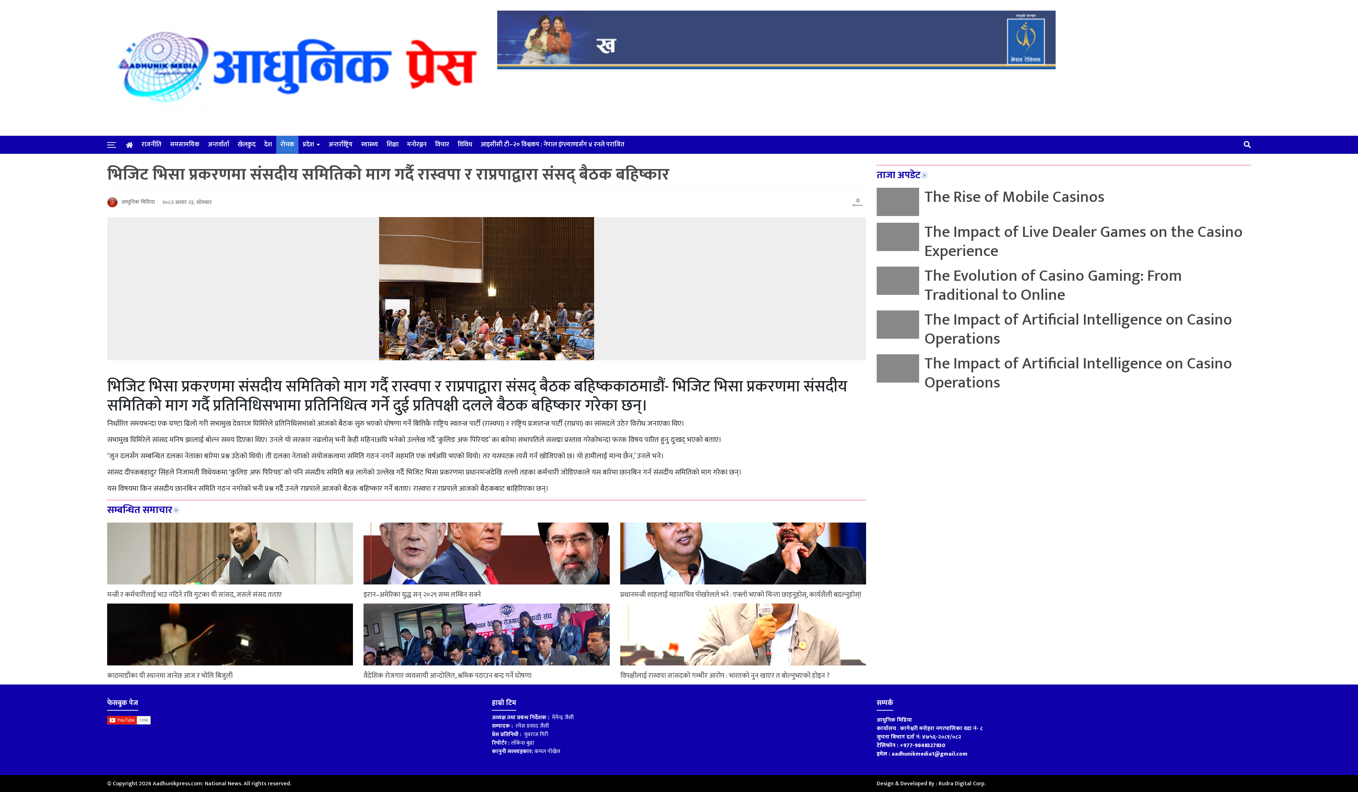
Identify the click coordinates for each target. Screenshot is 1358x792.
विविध (465, 144)
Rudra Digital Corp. (962, 783)
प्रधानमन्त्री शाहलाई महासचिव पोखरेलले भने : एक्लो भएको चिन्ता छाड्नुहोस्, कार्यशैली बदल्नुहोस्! (740, 595)
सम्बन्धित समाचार (139, 510)
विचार (442, 144)
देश (268, 144)
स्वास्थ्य (369, 144)
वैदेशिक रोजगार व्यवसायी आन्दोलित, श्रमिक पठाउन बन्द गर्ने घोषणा (448, 676)
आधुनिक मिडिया (138, 202)
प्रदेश (308, 144)
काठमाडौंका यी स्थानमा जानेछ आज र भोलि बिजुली (170, 676)
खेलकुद (247, 144)
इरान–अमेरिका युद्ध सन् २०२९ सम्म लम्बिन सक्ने (422, 595)
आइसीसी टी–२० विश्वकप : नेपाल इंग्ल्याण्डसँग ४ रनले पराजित (553, 144)
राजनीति (151, 144)
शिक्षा (393, 144)
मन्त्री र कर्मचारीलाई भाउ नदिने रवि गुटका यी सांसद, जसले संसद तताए (194, 595)
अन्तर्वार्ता (218, 144)
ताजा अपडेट (899, 175)
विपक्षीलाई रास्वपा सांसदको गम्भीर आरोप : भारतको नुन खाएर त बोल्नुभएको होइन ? (725, 676)
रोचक (287, 144)
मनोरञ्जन (416, 144)
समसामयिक (184, 144)
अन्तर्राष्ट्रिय (341, 144)
